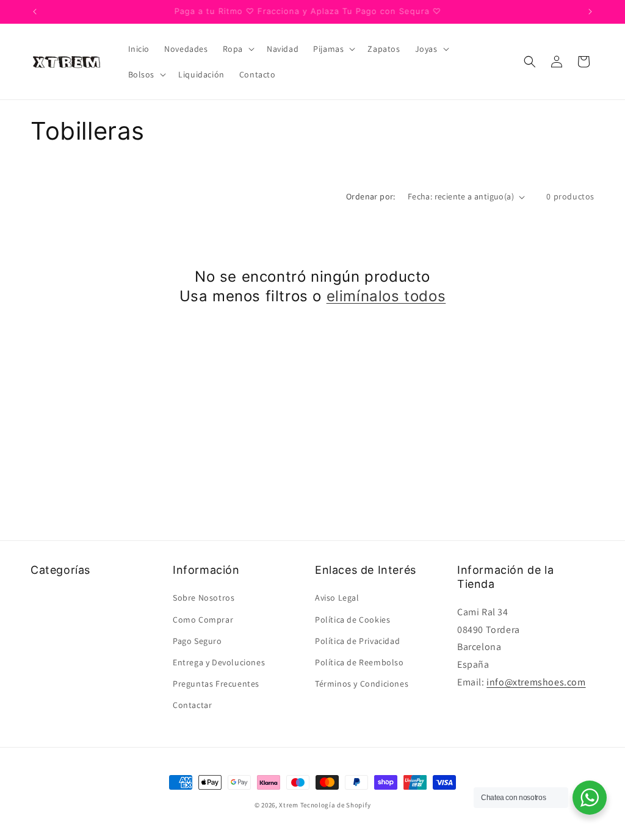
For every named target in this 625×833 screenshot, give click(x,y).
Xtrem (288, 805)
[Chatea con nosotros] (590, 798)
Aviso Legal (337, 597)
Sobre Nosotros (203, 597)
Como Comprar (203, 619)
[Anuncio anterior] (34, 11)
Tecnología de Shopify (335, 805)
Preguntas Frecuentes (216, 683)
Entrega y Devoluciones (219, 662)
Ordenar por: (371, 196)
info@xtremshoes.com (535, 682)
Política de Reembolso (359, 662)
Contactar (192, 704)
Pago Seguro (197, 640)
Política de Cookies (352, 619)
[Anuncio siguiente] (590, 11)
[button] (237, 49)
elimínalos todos (386, 296)
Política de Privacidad (357, 640)
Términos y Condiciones (361, 683)
